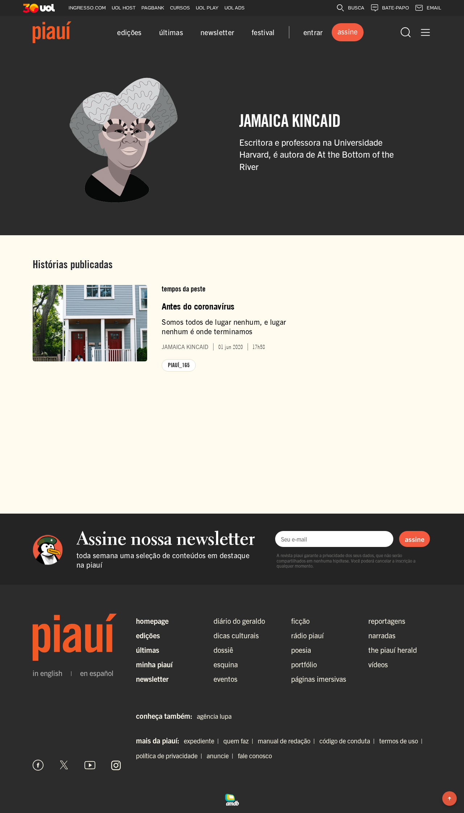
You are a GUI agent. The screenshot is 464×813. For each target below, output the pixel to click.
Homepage (152, 620)
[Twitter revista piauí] (64, 765)
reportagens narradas (386, 628)
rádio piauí (307, 635)
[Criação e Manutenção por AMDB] (232, 798)
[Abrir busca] (406, 32)
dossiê (223, 649)
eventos (225, 678)
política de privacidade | (170, 755)
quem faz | (239, 741)
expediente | (203, 741)
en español (96, 673)
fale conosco (255, 755)
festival (263, 32)
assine (414, 539)
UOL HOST (124, 8)
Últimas (147, 649)
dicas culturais (236, 635)
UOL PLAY (207, 8)
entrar (313, 32)
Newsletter (152, 678)
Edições (148, 635)
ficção (300, 620)
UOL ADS (234, 8)
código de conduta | (348, 741)
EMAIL (434, 8)
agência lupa (214, 716)
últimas (171, 32)
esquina (226, 664)
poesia (301, 649)
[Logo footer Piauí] (77, 637)
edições (129, 32)
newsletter (217, 32)
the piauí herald (392, 649)
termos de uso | (402, 741)
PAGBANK (152, 8)
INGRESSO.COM (87, 8)
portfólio (304, 664)
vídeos (378, 664)
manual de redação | (288, 741)
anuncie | (221, 755)
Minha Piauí (154, 664)
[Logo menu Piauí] (52, 32)
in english (47, 673)
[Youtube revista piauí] (89, 765)
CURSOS (180, 8)
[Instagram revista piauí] (116, 765)
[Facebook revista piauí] (38, 765)
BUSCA (356, 8)
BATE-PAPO (395, 8)
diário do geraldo (239, 620)
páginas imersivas (318, 678)
